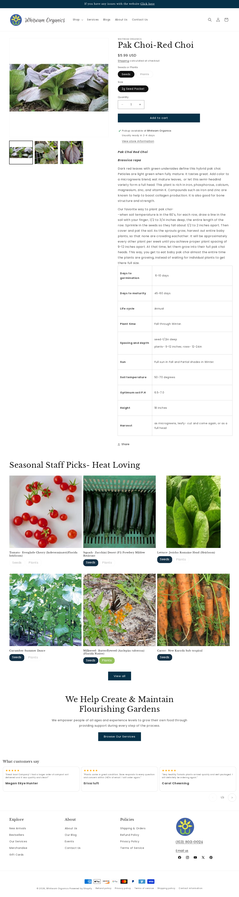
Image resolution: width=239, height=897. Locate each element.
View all (119, 676)
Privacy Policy (129, 841)
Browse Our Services (119, 736)
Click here (147, 3)
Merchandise (18, 848)
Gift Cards (16, 855)
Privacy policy (123, 888)
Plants (146, 75)
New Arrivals (17, 828)
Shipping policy (166, 888)
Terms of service (144, 888)
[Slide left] (213, 797)
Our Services (18, 841)
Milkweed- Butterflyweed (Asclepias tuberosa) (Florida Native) (113, 652)
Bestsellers (16, 835)
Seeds (126, 74)
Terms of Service (132, 848)
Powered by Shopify (80, 888)
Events (69, 841)
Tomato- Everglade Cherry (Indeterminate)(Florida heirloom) (43, 554)
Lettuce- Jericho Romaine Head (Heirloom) (186, 552)
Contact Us (73, 848)
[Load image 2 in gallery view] (46, 152)
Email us (182, 850)
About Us (71, 828)
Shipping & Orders (132, 828)
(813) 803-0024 (189, 842)
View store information (138, 141)
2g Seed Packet (133, 89)
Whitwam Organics (57, 888)
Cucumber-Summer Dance (27, 650)
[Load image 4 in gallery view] (71, 152)
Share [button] (126, 444)
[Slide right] (232, 797)
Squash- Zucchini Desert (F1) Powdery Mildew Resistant (114, 554)
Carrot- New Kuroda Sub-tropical (180, 650)
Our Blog (71, 835)
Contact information (190, 888)
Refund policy (103, 888)
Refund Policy (129, 835)
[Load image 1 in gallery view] (21, 152)
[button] (78, 20)
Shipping (123, 60)
